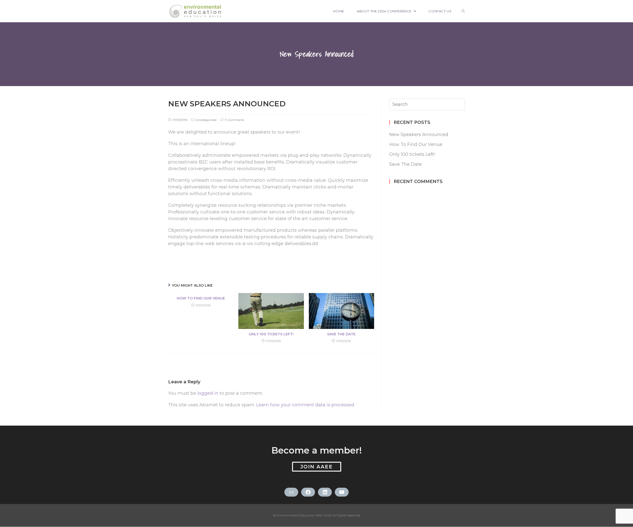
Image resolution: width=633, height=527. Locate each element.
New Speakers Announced (418, 134)
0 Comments (234, 120)
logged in (207, 393)
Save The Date (341, 334)
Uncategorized (206, 120)
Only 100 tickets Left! (271, 334)
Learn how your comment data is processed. (305, 405)
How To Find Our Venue (201, 298)
